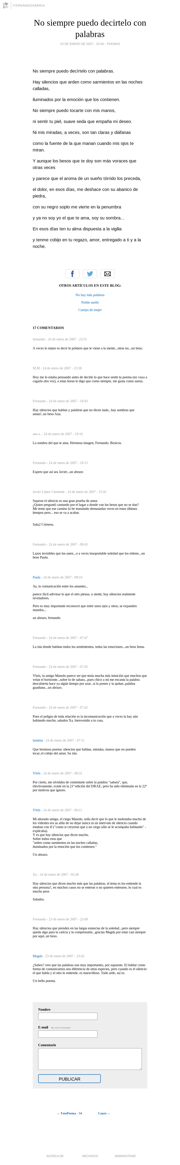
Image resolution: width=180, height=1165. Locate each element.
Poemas (113, 44)
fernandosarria (29, 5)
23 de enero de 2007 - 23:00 (82, 44)
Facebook (72, 273)
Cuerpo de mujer (90, 310)
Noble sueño (90, 302)
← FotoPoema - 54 (69, 1113)
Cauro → (104, 1113)
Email (108, 273)
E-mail (54, 1027)
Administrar (125, 1156)
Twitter (90, 273)
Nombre (44, 1009)
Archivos (90, 1156)
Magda (38, 956)
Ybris (37, 773)
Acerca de (55, 1156)
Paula (37, 577)
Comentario (47, 1045)
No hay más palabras (90, 295)
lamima (38, 740)
